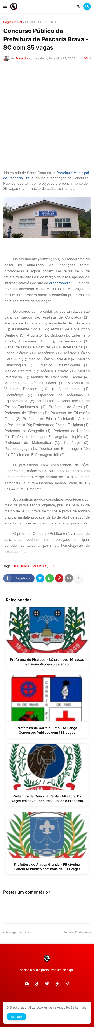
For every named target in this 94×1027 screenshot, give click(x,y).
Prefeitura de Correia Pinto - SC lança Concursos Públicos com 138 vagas (47, 730)
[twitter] (47, 984)
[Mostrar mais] (78, 578)
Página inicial (12, 21)
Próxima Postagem (76, 932)
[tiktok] (37, 984)
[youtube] (27, 984)
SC (51, 566)
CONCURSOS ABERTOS (42, 21)
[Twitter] (40, 578)
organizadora (59, 283)
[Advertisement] (47, 117)
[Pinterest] (59, 578)
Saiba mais (78, 1007)
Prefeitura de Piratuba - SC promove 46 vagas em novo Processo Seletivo (47, 662)
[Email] (69, 578)
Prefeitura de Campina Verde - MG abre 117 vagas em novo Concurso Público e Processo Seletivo (47, 798)
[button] (5, 6)
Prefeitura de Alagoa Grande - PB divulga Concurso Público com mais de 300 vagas (47, 866)
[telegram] (67, 984)
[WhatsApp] (49, 578)
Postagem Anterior (18, 932)
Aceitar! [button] (16, 1016)
